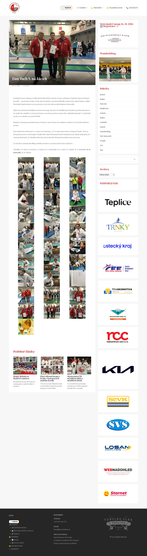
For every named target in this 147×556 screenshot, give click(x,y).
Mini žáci (103, 104)
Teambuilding (105, 132)
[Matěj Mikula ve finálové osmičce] (25, 365)
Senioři (102, 127)
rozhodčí (103, 122)
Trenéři (103, 141)
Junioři (102, 95)
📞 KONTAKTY (132, 8)
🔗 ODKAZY (16, 534)
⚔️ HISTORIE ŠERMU (19, 528)
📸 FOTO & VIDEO (18, 543)
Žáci (101, 150)
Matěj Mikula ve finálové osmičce (21, 377)
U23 (101, 145)
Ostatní (103, 113)
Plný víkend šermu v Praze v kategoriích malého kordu (50, 378)
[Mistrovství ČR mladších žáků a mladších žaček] (79, 365)
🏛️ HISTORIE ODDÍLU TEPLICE (22, 531)
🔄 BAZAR (15, 540)
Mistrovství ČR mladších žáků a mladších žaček (75, 378)
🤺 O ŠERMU (81, 8)
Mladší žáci (104, 108)
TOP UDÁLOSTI (105, 136)
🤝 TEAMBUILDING (115, 8)
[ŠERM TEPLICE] (14, 8)
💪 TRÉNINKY (96, 8)
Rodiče (102, 118)
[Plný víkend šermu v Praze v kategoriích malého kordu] (52, 365)
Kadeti (102, 99)
